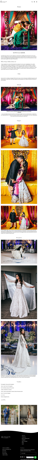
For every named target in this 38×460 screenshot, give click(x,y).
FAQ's (23, 444)
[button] (32, 1)
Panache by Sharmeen (29, 459)
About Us (23, 435)
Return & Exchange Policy (6, 449)
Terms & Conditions (5, 447)
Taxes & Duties (5, 454)
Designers (23, 439)
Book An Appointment (25, 438)
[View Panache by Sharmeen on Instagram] (24, 457)
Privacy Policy (4, 453)
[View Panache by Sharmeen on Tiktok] (21, 457)
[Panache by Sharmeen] (4, 2)
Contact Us (24, 437)
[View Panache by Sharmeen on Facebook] (22, 457)
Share (4, 399)
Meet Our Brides (24, 441)
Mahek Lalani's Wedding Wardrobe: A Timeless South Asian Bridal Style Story (9, 420)
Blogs (23, 442)
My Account (4, 452)
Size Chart (4, 450)
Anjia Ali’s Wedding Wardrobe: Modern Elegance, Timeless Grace (28, 420)
